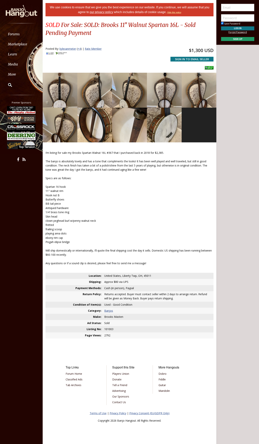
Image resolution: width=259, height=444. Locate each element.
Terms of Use (98, 413)
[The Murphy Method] (21, 110)
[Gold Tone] (21, 145)
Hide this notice (174, 12)
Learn (12, 54)
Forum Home (74, 373)
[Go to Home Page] (21, 11)
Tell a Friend (119, 385)
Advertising (119, 391)
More (12, 74)
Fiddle (162, 379)
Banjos (108, 310)
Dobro (162, 373)
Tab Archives (73, 385)
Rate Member (93, 48)
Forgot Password (237, 32)
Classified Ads (74, 379)
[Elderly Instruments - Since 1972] (21, 118)
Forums (14, 34)
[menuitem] (21, 34)
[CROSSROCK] (21, 127)
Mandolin (164, 391)
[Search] (7, 85)
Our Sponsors (120, 396)
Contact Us (119, 402)
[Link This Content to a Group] (209, 67)
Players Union (120, 373)
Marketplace (17, 44)
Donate (117, 379)
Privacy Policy (118, 413)
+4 (79, 48)
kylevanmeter (68, 48)
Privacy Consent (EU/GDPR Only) (149, 413)
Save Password (232, 23)
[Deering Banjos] (21, 136)
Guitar (162, 385)
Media (13, 64)
